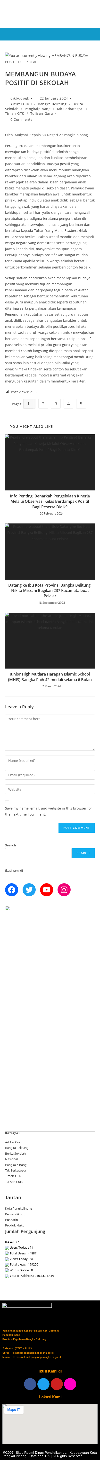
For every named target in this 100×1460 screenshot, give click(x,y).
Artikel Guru (21, 104)
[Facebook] (11, 889)
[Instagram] (64, 889)
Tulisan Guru (41, 113)
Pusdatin (11, 1220)
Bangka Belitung (52, 104)
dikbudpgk (19, 98)
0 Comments (21, 119)
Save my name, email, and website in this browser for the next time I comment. (48, 811)
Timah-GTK (14, 113)
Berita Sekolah (15, 1153)
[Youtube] (57, 1384)
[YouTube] (46, 889)
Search (10, 845)
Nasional (11, 1159)
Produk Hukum (16, 1225)
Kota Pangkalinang (18, 1208)
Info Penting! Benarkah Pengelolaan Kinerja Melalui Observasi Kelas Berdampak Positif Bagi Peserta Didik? (50, 501)
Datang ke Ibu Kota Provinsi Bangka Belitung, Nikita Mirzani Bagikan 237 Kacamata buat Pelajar (50, 591)
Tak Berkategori (70, 109)
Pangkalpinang (38, 109)
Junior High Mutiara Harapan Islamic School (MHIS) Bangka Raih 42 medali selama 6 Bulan (50, 676)
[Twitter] (29, 889)
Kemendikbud (15, 1214)
